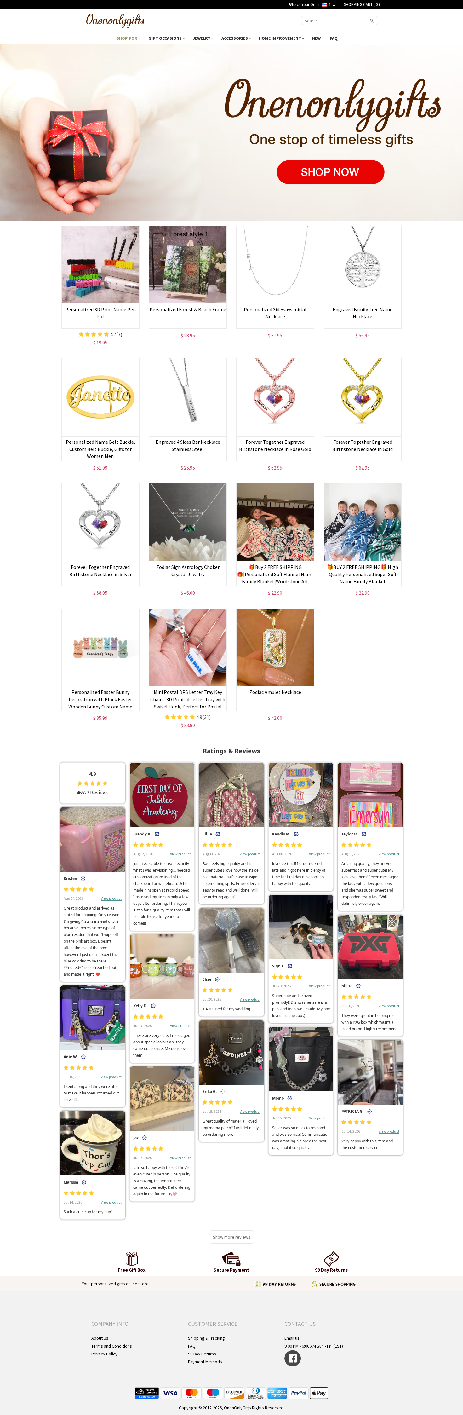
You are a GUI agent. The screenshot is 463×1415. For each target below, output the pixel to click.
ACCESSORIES (235, 38)
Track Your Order (305, 4)
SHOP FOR (127, 38)
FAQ (334, 38)
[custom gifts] (115, 20)
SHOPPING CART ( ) (362, 4)
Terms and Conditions (111, 1346)
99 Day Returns (202, 1354)
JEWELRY (202, 38)
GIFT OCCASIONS (165, 38)
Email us (292, 1338)
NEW (317, 38)
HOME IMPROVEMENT (280, 38)
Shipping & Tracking (206, 1338)
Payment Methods (205, 1362)
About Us (99, 1338)
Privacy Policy (104, 1354)
